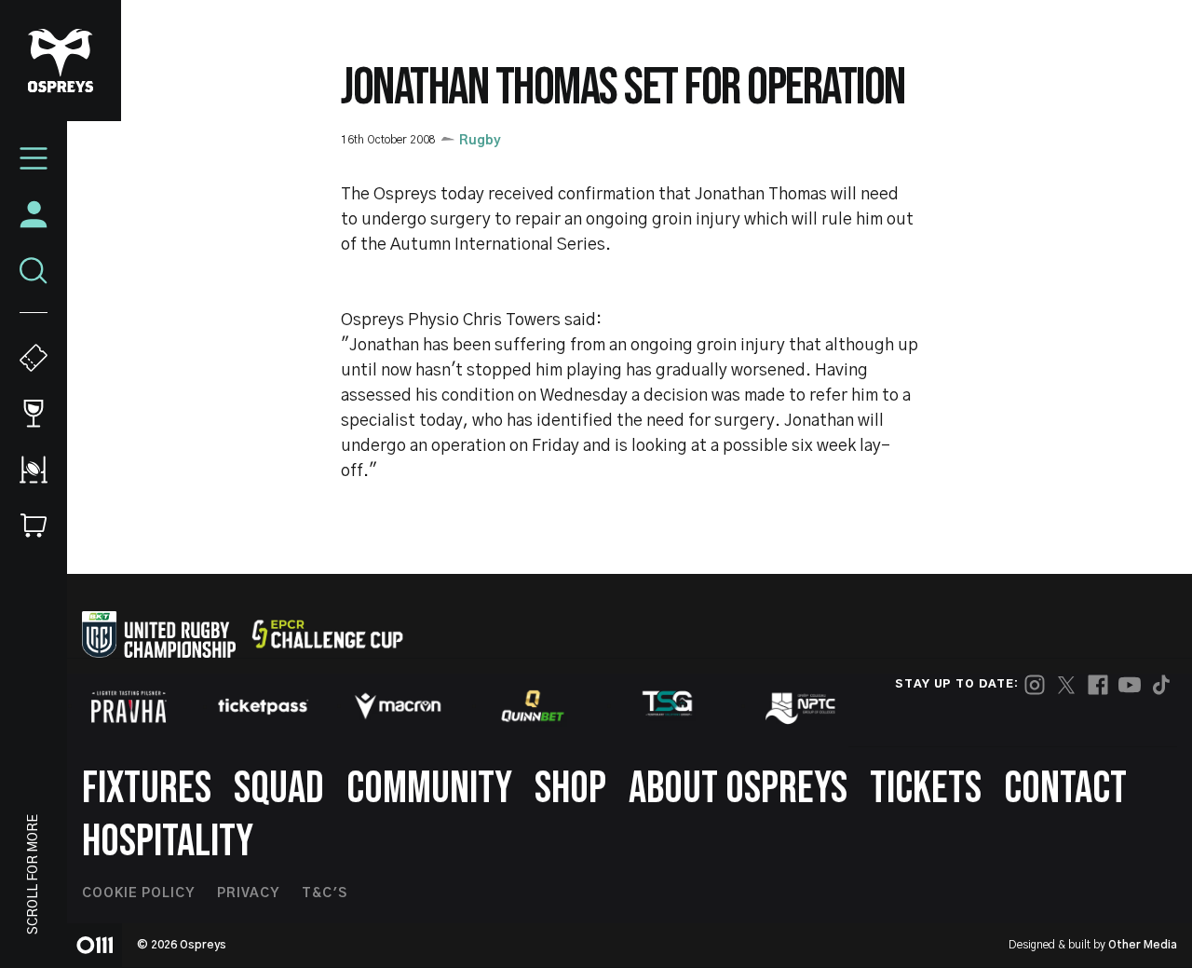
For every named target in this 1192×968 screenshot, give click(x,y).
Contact (1065, 788)
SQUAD (279, 788)
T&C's (324, 893)
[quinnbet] (532, 706)
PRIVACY (248, 893)
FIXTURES (146, 788)
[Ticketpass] (263, 706)
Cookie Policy (138, 893)
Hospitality (167, 841)
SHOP (570, 788)
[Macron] (397, 706)
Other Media (1142, 944)
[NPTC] (801, 706)
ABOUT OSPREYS (738, 788)
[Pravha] (128, 706)
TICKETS (926, 788)
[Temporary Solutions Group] (667, 707)
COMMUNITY (429, 788)
